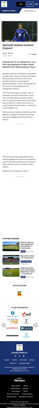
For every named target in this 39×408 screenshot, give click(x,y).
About (25, 386)
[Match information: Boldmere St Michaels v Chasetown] (11, 246)
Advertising (15, 388)
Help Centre (15, 386)
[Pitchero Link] (19, 381)
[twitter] (19, 356)
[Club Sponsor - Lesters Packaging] (26, 336)
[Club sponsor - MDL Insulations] (26, 314)
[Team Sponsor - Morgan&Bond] (12, 321)
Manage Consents (26, 397)
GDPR (25, 391)
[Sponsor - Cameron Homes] (26, 329)
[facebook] (16, 356)
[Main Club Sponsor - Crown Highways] (12, 314)
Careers (25, 388)
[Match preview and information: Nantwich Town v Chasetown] (11, 272)
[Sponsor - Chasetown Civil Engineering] (12, 329)
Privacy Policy (27, 394)
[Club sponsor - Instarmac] (12, 336)
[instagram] (23, 356)
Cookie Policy (11, 397)
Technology (15, 391)
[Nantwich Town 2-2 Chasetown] (11, 260)
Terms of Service (13, 394)
